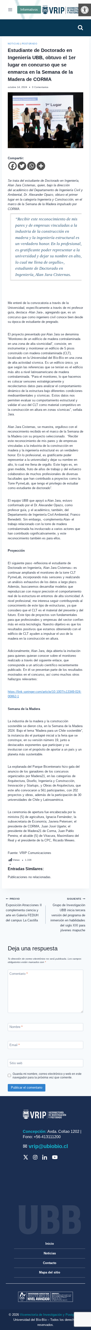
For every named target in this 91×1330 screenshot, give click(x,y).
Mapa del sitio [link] (49, 1272)
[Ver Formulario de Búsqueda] (80, 28)
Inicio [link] (49, 1243)
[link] (84, 10)
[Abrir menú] (10, 9)
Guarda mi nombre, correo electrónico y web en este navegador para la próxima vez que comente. (47, 1075)
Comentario (18, 974)
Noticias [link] (14, 44)
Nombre (16, 1027)
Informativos (29, 9)
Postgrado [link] (29, 44)
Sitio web (15, 1063)
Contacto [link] (49, 1263)
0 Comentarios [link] (40, 87)
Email (14, 1045)
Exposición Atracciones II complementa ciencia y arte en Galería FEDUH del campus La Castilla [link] (24, 909)
